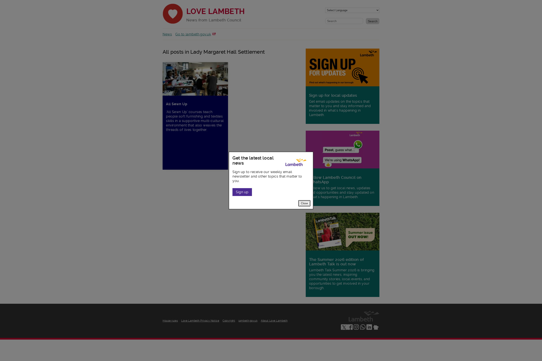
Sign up (242, 192)
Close (304, 203)
